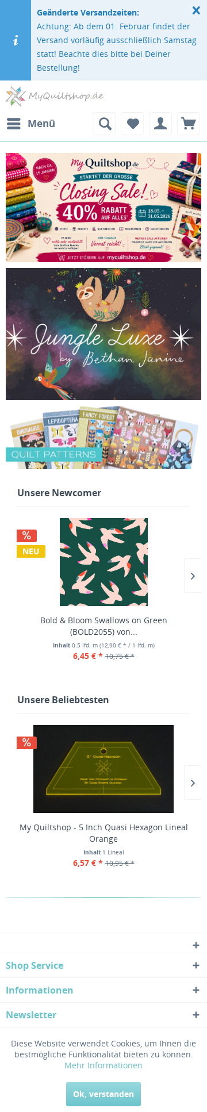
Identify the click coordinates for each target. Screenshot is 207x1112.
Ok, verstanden (103, 1093)
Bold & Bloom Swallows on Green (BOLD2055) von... (103, 626)
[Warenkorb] (188, 123)
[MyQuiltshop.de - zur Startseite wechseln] (54, 96)
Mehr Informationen (103, 1065)
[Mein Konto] (160, 123)
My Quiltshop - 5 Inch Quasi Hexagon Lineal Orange (104, 833)
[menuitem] (30, 123)
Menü (41, 123)
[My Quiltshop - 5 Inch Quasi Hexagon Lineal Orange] (103, 769)
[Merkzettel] (132, 123)
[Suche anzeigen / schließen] (104, 123)
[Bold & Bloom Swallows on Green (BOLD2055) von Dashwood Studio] (103, 562)
